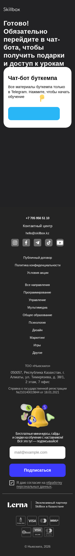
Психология (37, 322)
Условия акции (37, 272)
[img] (34, 113)
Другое (37, 352)
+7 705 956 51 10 (37, 218)
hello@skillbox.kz (37, 233)
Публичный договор (37, 257)
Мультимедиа (37, 307)
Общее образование (37, 315)
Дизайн (37, 330)
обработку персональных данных (39, 484)
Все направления (37, 285)
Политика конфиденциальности (37, 265)
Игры (37, 345)
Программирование (37, 292)
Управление (37, 300)
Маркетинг (37, 337)
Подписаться (37, 470)
